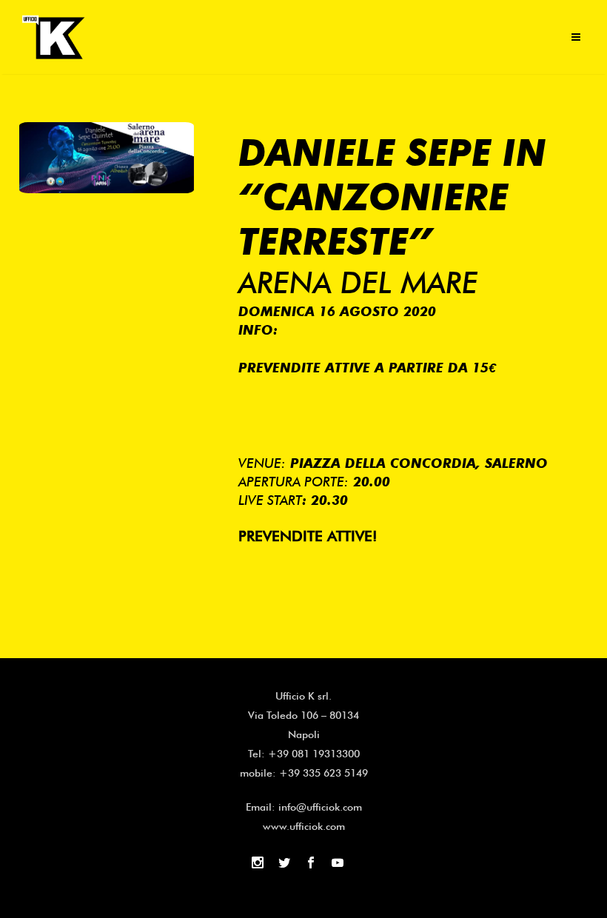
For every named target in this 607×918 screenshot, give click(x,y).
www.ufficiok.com (304, 826)
